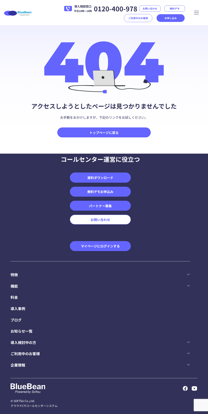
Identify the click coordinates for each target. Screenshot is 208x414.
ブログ (16, 319)
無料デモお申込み (100, 191)
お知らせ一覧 (21, 331)
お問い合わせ (150, 8)
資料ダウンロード (100, 177)
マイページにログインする (100, 246)
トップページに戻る (104, 132)
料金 (14, 297)
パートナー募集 (100, 205)
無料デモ (175, 8)
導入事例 (18, 308)
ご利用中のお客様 (138, 18)
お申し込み (171, 18)
